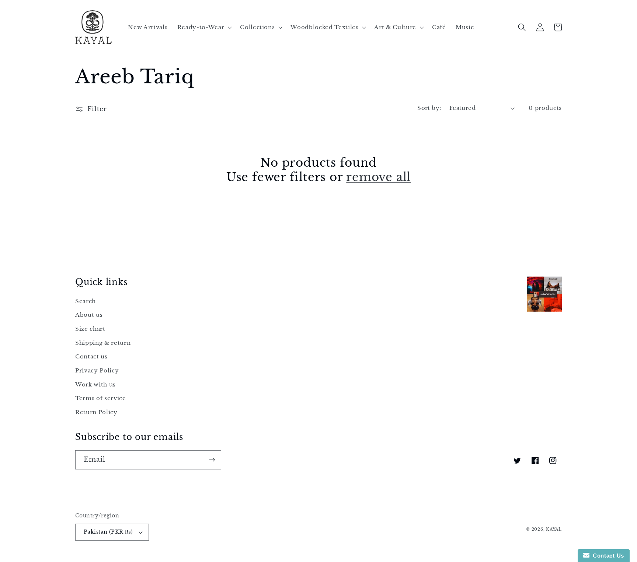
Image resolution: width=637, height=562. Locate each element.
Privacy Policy (97, 370)
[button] (204, 27)
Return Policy (96, 412)
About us (88, 314)
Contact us (91, 356)
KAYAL (554, 529)
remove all (378, 177)
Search (85, 301)
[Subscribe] (212, 459)
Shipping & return (102, 342)
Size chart (90, 328)
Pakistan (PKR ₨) (108, 531)
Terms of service (100, 398)
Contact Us (606, 555)
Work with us (95, 384)
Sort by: (429, 107)
